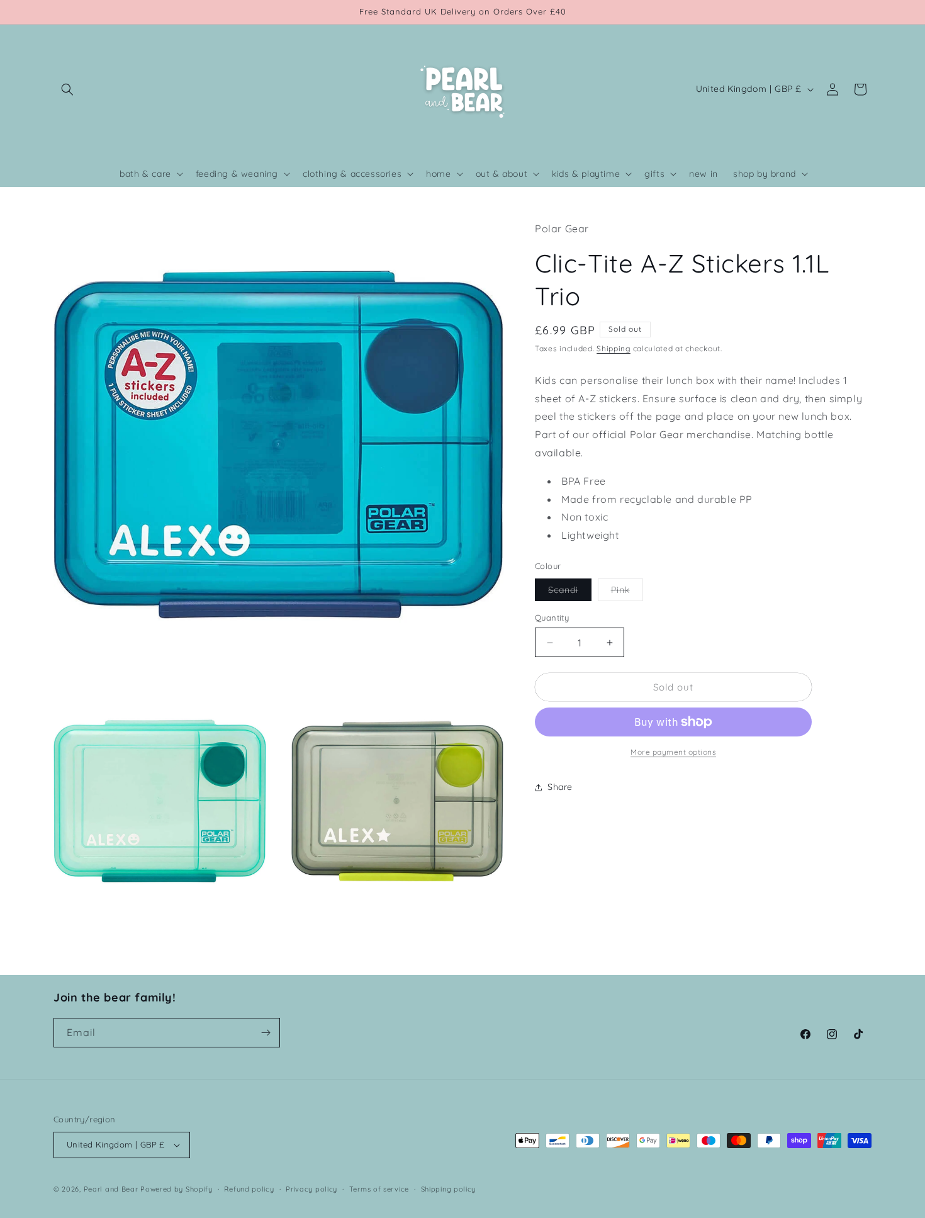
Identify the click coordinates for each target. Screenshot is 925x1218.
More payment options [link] (673, 752)
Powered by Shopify (176, 1189)
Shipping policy (448, 1189)
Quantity (552, 617)
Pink (627, 592)
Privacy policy (311, 1189)
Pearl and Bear (111, 1189)
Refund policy (249, 1189)
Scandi (569, 592)
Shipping (614, 348)
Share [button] (560, 786)
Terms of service (379, 1189)
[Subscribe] (265, 1032)
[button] (67, 89)
